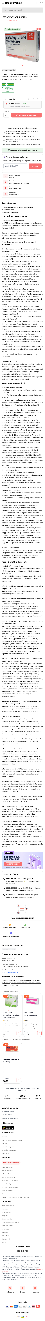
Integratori (5, 1216)
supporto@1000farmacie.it (10, 1118)
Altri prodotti (6, 1239)
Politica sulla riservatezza (10, 1174)
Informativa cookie (7, 1171)
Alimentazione (6, 1212)
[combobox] (22, 10)
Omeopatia (5, 1229)
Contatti (4, 1143)
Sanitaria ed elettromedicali (10, 1222)
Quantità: (6, 111)
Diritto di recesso (7, 1167)
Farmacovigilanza (7, 1191)
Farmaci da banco (9, 949)
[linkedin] (26, 1251)
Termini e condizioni (8, 1194)
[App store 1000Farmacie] (10, 1123)
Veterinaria (5, 1232)
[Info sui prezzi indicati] (21, 103)
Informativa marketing (8, 1177)
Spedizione (5, 1153)
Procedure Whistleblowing (10, 1187)
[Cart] (41, 3)
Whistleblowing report (9, 1184)
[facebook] (18, 1251)
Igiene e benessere (8, 1206)
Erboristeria (5, 1236)
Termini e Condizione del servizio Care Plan (15, 1197)
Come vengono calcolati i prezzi (12, 1140)
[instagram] (22, 1251)
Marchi (4, 1242)
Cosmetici (5, 1209)
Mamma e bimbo (7, 1219)
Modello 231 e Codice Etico (10, 1181)
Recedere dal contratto (11, 1163)
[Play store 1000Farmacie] (10, 1128)
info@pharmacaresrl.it (10, 972)
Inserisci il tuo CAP (11, 166)
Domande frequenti (8, 1147)
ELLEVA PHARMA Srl (9, 20)
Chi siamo (5, 1137)
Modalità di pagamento (9, 1150)
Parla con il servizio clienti (22, 918)
